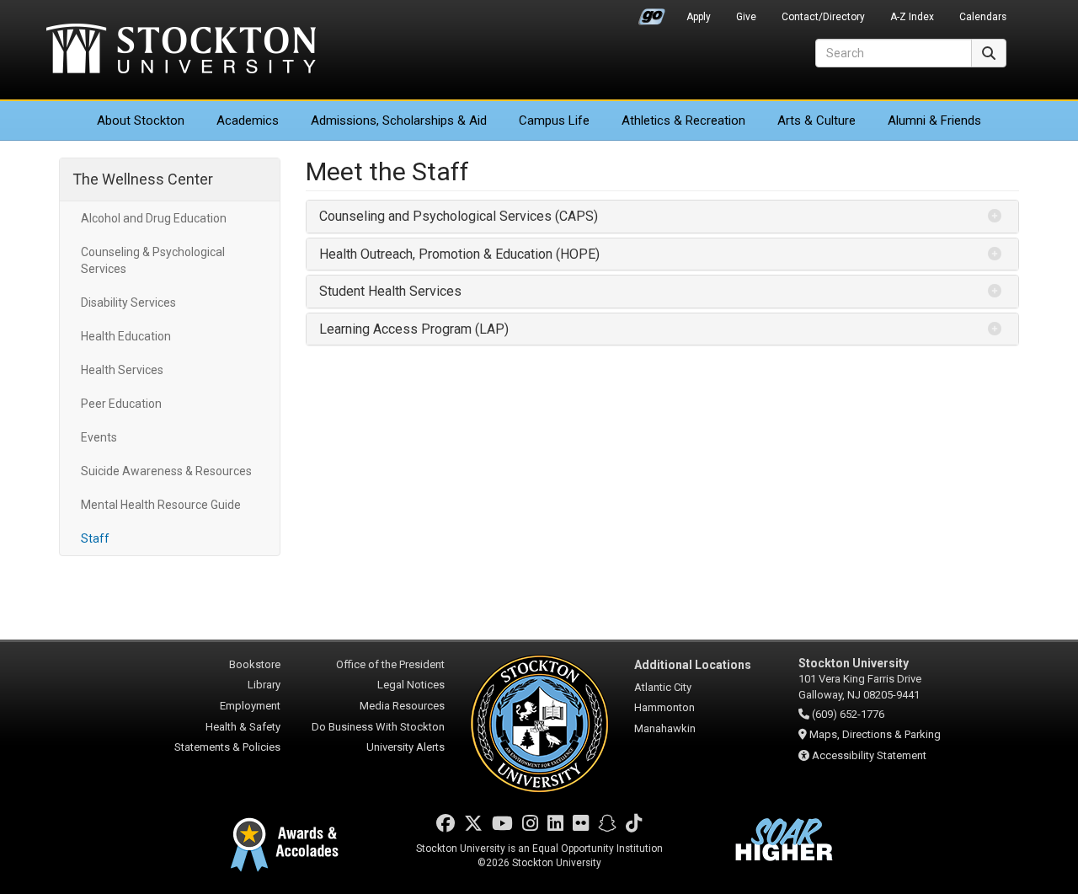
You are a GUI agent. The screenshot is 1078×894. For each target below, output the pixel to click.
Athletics (683, 120)
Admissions (399, 120)
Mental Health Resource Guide (161, 504)
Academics (247, 120)
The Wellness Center (142, 179)
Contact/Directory (823, 17)
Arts (816, 120)
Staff (95, 538)
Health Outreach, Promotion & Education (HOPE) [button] (461, 254)
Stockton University (181, 50)
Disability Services (128, 302)
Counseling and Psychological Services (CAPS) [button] (458, 216)
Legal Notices (411, 684)
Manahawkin (665, 728)
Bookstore (254, 664)
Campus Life (554, 120)
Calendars (982, 17)
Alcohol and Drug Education (154, 218)
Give (746, 17)
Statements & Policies (227, 747)
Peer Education (121, 403)
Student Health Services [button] (390, 291)
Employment (250, 705)
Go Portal (651, 12)
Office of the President (390, 664)
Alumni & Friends (934, 120)
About (140, 120)
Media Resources (402, 705)
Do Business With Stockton (378, 726)
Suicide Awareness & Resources (166, 471)
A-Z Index (912, 17)
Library (264, 684)
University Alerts (405, 747)
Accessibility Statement (869, 755)
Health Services (122, 370)
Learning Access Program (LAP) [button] (414, 329)
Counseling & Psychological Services (153, 260)
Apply (698, 17)
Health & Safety (242, 726)
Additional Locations (692, 665)
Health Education (126, 336)
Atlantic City (662, 687)
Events (99, 437)
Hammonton (664, 707)
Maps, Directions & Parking (875, 734)
